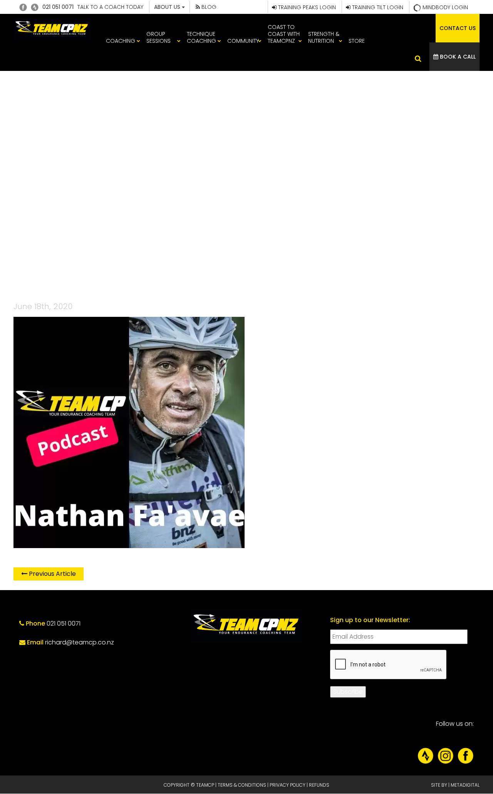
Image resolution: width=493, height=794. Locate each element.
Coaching (120, 41)
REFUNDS (319, 785)
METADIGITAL (465, 785)
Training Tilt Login (376, 7)
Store (357, 41)
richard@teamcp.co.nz (79, 642)
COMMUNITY (243, 41)
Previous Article (51, 573)
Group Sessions (158, 37)
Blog (208, 7)
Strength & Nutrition (323, 37)
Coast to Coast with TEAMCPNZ (284, 34)
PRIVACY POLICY (287, 785)
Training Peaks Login (306, 7)
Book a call (457, 57)
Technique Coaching (201, 37)
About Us (168, 7)
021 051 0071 (58, 7)
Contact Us (457, 28)
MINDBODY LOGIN (444, 7)
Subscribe (348, 691)
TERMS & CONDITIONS (242, 785)
